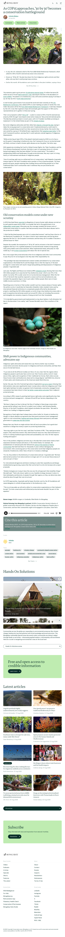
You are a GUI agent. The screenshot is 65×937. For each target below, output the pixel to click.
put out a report (47, 384)
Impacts (36, 873)
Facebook (37, 901)
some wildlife (7, 96)
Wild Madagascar (8, 891)
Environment (21, 553)
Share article (21, 23)
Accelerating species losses (35, 92)
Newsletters (38, 875)
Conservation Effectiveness (12, 904)
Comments (8, 23)
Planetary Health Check (11, 901)
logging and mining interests (30, 418)
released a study (41, 271)
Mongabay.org (7, 896)
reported (21, 222)
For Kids (6, 893)
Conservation (9, 553)
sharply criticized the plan (45, 125)
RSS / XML (37, 920)
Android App (38, 915)
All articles (8, 808)
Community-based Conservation (47, 550)
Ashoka (11, 540)
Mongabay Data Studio (10, 907)
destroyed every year (25, 94)
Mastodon (37, 912)
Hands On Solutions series (13, 646)
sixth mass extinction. (24, 99)
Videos (5, 865)
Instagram (37, 893)
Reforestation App (9, 899)
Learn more (13, 671)
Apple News (38, 918)
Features (6, 878)
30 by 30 (25, 115)
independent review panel (11, 226)
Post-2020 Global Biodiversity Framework (34, 107)
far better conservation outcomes (38, 390)
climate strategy (39, 121)
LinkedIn (37, 891)
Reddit (36, 907)
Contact (36, 867)
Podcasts (6, 867)
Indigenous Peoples (23, 557)
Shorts (5, 875)
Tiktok (36, 904)
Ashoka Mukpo (13, 16)
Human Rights (9, 557)
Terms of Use (38, 881)
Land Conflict (51, 557)
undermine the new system (21, 420)
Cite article (33, 23)
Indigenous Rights (37, 557)
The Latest (6, 881)
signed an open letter (49, 131)
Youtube (36, 896)
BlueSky (37, 909)
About (36, 865)
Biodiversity (17, 550)
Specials (6, 873)
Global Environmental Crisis (36, 553)
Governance (52, 553)
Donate (36, 870)
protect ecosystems (20, 250)
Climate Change (29, 550)
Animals (7, 550)
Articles (5, 870)
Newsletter (13, 836)
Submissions (38, 878)
